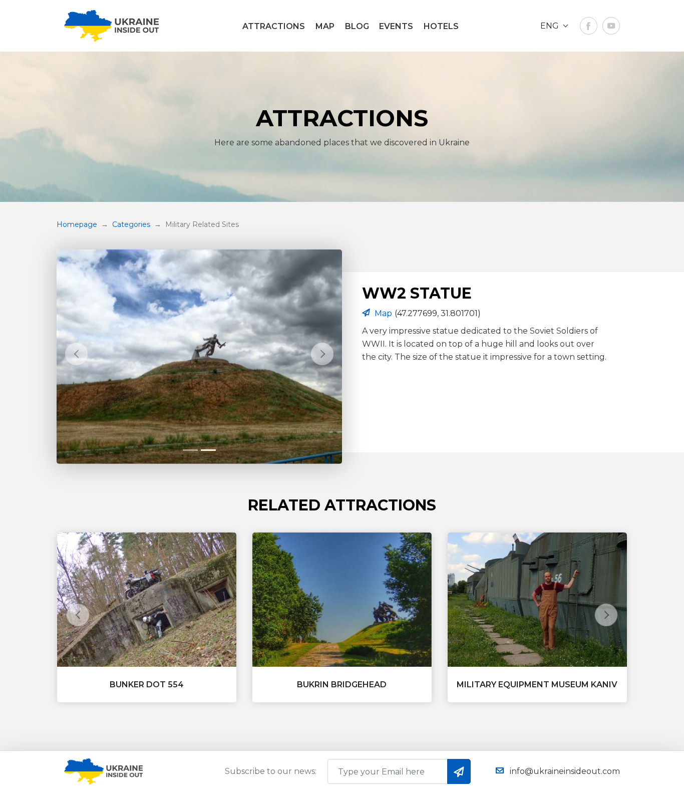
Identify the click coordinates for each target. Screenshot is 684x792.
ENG (550, 26)
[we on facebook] (588, 26)
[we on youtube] (611, 26)
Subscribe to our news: (270, 771)
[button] (76, 354)
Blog (357, 26)
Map (324, 26)
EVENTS (396, 26)
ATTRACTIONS (273, 26)
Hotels (441, 26)
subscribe (459, 771)
